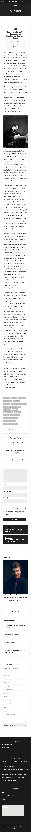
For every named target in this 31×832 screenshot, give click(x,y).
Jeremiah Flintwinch (15, 406)
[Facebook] (2, 1)
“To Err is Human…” (10, 642)
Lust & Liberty (7, 689)
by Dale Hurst (15, 44)
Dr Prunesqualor (8, 400)
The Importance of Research (15, 443)
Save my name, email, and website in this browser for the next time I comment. (15, 511)
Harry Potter (14, 403)
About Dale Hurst (7, 744)
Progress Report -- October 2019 (15, 459)
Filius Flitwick (16, 400)
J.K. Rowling (6, 406)
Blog (15, 28)
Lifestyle (6, 686)
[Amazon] (4, 1)
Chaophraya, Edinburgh (8, 766)
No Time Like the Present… (12, 634)
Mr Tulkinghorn (7, 415)
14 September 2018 (15, 41)
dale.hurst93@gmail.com (9, 795)
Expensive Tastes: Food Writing (12, 679)
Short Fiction (7, 700)
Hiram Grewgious (22, 403)
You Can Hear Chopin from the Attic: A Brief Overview (15, 651)
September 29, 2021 (15, 444)
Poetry (5, 696)
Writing (5, 711)
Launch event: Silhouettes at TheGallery (14, 774)
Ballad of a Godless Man (10, 668)
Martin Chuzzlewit (8, 412)
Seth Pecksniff (16, 415)
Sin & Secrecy (7, 703)
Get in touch (5, 747)
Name (8, 484)
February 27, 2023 (15, 453)
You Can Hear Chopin (9, 714)
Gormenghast (7, 403)
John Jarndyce (7, 409)
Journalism (6, 682)
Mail (7, 491)
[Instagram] (7, 1)
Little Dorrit (15, 409)
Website (6, 498)
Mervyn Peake (17, 181)
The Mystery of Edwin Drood (10, 423)
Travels (5, 707)
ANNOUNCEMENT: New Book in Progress (15, 626)
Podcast (5, 693)
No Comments (15, 46)
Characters (6, 675)
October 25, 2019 (15, 461)
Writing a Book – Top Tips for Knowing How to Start (15, 451)
